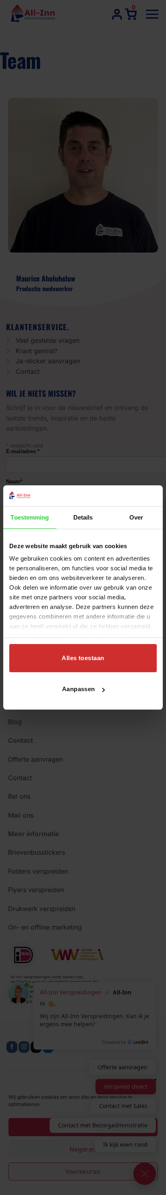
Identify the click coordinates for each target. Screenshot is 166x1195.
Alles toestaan (83, 657)
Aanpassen (78, 689)
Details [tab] (83, 517)
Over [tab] (136, 517)
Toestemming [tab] (29, 517)
